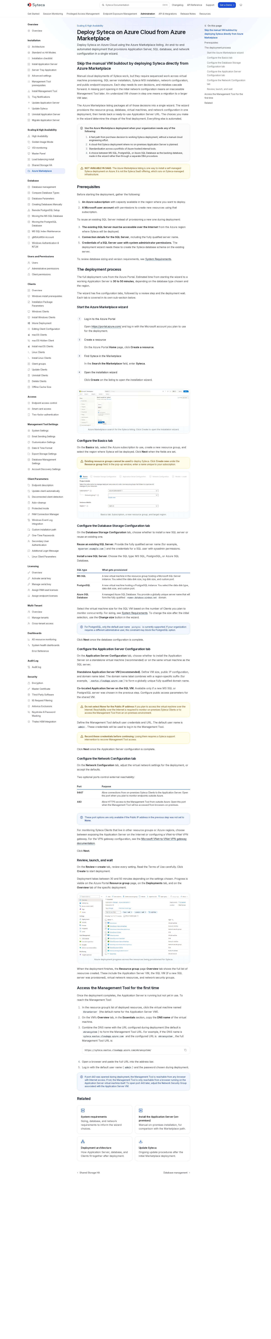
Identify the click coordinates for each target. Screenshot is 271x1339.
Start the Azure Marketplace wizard (225, 52)
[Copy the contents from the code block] (185, 1050)
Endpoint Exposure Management (120, 13)
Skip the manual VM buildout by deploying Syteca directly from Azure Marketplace (224, 34)
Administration (148, 13)
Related (209, 103)
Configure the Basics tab (219, 57)
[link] (104, 1119)
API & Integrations (168, 13)
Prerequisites (211, 42)
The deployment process (218, 47)
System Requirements (158, 259)
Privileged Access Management (83, 13)
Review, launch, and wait (219, 89)
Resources (205, 13)
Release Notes (188, 13)
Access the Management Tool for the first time (224, 96)
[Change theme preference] (240, 5)
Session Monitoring (53, 13)
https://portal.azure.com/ (106, 326)
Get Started (33, 13)
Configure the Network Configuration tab (226, 82)
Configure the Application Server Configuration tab (224, 73)
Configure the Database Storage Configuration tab (224, 64)
